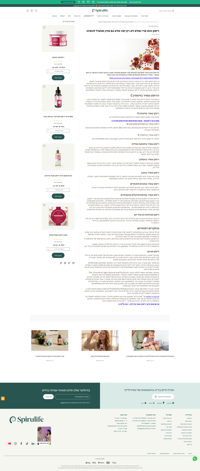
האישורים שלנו (151, 453)
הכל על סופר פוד (139, 22)
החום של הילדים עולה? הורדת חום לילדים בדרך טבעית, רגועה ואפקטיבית (150, 356)
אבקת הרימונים (152, 296)
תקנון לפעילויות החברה (184, 438)
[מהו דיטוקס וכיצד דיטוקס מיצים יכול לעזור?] (50, 340)
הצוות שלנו (188, 421)
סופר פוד (144, 16)
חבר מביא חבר (187, 436)
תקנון (190, 453)
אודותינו (189, 418)
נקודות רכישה (188, 441)
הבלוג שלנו (149, 22)
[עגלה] (27, 10)
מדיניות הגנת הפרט (178, 453)
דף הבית (156, 22)
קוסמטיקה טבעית (131, 16)
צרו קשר (189, 444)
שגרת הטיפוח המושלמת (184, 427)
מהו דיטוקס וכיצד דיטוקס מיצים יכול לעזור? (49, 356)
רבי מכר (169, 421)
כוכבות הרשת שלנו (186, 424)
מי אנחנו (77, 16)
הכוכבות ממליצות (166, 424)
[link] (44, 436)
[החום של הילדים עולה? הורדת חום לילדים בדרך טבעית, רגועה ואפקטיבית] (150, 340)
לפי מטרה (169, 433)
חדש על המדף (167, 418)
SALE (62, 16)
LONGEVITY (89, 16)
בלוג (69, 16)
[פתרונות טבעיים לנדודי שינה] (100, 340)
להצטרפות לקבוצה (164, 396)
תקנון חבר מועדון (186, 433)
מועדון (54, 16)
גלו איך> (76, 5)
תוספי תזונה (116, 16)
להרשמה (48, 397)
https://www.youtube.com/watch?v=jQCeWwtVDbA (134, 78)
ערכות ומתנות (168, 438)
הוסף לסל (58, 78)
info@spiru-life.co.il (144, 428)
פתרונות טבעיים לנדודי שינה (100, 356)
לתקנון (63, 402)
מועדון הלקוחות (187, 430)
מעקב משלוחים (164, 453)
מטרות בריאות (103, 16)
